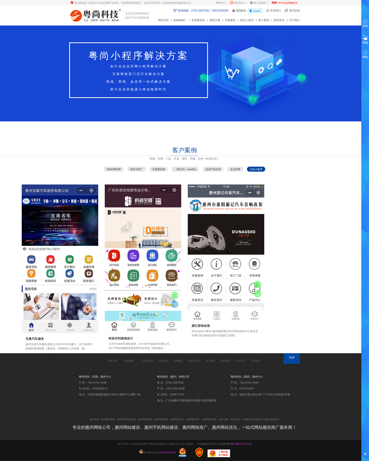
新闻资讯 (279, 20)
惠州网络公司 (98, 427)
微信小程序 (247, 20)
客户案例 (263, 20)
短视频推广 (180, 20)
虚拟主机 (235, 419)
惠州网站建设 (108, 419)
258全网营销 (114, 169)
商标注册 (214, 20)
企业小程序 (256, 169)
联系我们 (275, 10)
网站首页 (163, 20)
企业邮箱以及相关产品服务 (256, 419)
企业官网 (235, 169)
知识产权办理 (213, 169)
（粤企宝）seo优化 (185, 169)
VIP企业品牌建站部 (288, 2)
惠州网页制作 (145, 419)
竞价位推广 (136, 169)
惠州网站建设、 (129, 427)
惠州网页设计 (177, 419)
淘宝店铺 (238, 2)
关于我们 (294, 20)
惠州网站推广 (193, 419)
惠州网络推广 (195, 427)
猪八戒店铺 (259, 2)
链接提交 (274, 419)
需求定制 (294, 10)
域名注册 (223, 419)
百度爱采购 (198, 20)
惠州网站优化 (210, 419)
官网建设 (230, 20)
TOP (292, 357)
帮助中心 (220, 2)
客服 (365, 42)
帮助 (365, 57)
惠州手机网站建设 (126, 419)
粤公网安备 (159, 452)
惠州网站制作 (161, 419)
